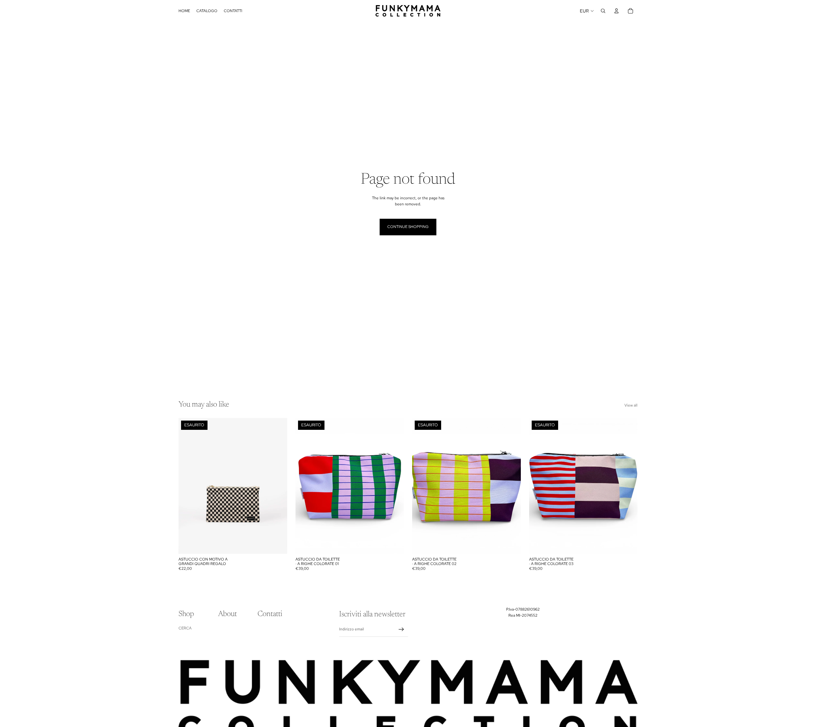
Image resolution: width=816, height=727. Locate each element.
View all (631, 405)
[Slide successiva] (277, 486)
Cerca (185, 628)
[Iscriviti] (401, 629)
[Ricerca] (603, 11)
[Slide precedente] (188, 486)
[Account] (616, 11)
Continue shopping (408, 226)
